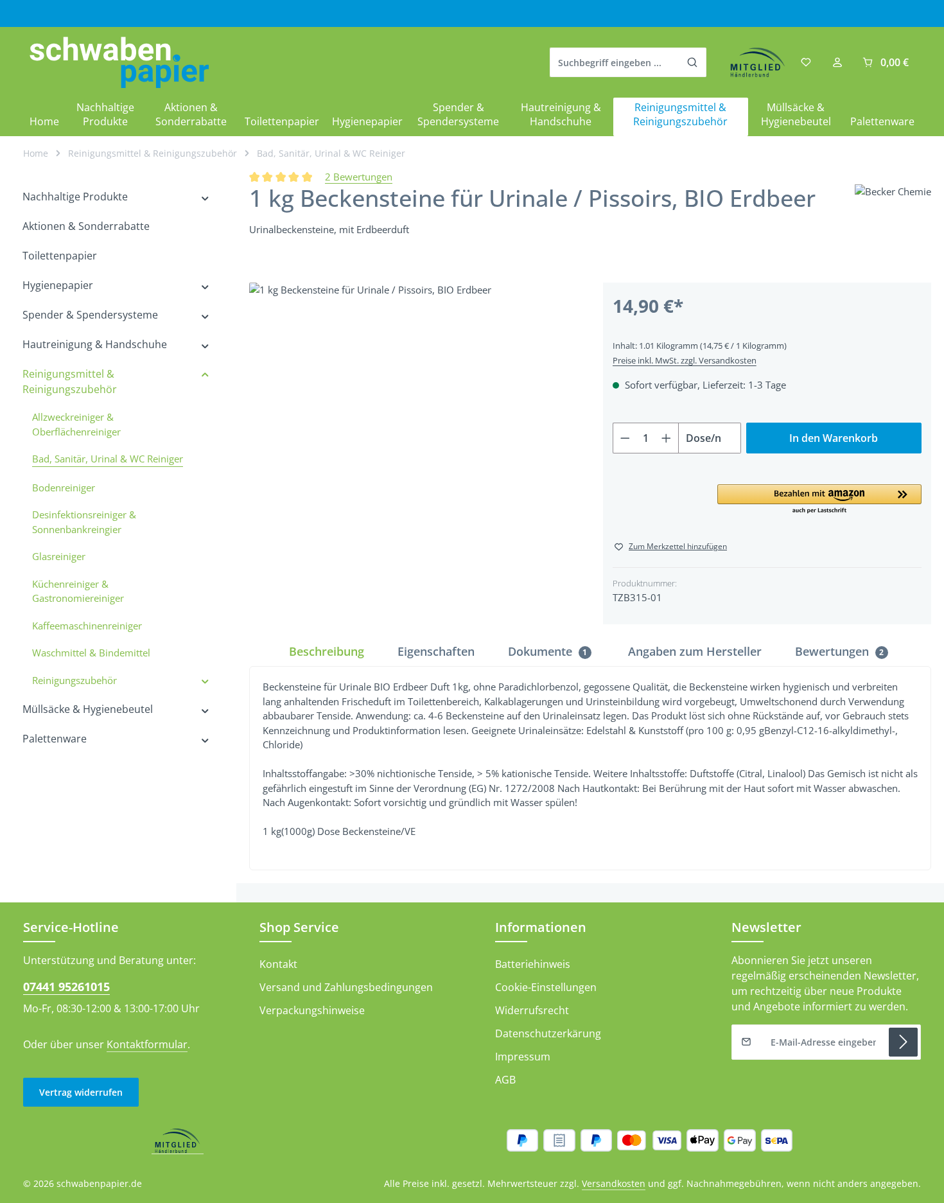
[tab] (326, 651)
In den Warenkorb (833, 438)
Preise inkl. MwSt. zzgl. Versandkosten (684, 360)
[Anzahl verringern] (625, 438)
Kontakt (278, 964)
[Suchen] (692, 62)
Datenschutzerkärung (548, 1033)
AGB (505, 1080)
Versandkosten (613, 1183)
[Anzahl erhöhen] (666, 438)
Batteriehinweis (532, 964)
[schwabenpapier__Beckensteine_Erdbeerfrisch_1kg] (413, 447)
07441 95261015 (66, 986)
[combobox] (614, 62)
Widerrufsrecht (532, 1010)
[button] (819, 499)
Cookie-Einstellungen (546, 987)
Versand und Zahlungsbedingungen (346, 987)
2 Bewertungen (358, 176)
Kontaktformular (147, 1044)
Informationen (540, 927)
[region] (413, 447)
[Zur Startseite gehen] (119, 63)
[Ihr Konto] (837, 62)
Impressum (522, 1056)
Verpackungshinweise (312, 1010)
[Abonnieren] (903, 1042)
